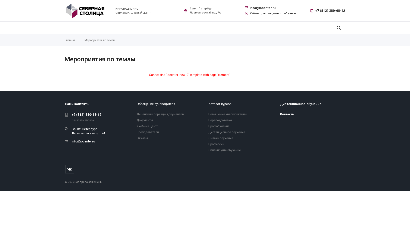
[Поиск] (338, 28)
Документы (145, 120)
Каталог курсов (219, 104)
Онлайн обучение (220, 138)
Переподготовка (220, 120)
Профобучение (219, 126)
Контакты (287, 114)
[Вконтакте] (69, 169)
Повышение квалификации (227, 114)
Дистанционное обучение (226, 132)
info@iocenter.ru (263, 8)
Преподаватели (148, 132)
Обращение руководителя (156, 104)
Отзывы (142, 138)
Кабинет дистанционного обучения (273, 13)
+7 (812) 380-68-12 (330, 11)
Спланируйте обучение (224, 150)
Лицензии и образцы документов (160, 114)
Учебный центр (147, 126)
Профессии (216, 144)
